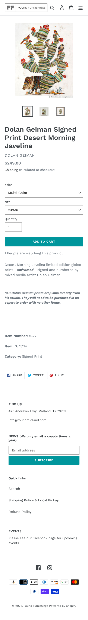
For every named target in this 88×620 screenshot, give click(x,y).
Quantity (11, 219)
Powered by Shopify (62, 605)
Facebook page (44, 538)
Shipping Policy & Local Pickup (34, 500)
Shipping (11, 170)
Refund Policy (20, 512)
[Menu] (80, 8)
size (7, 202)
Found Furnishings (36, 605)
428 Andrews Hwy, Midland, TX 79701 (37, 411)
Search (14, 489)
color (8, 184)
